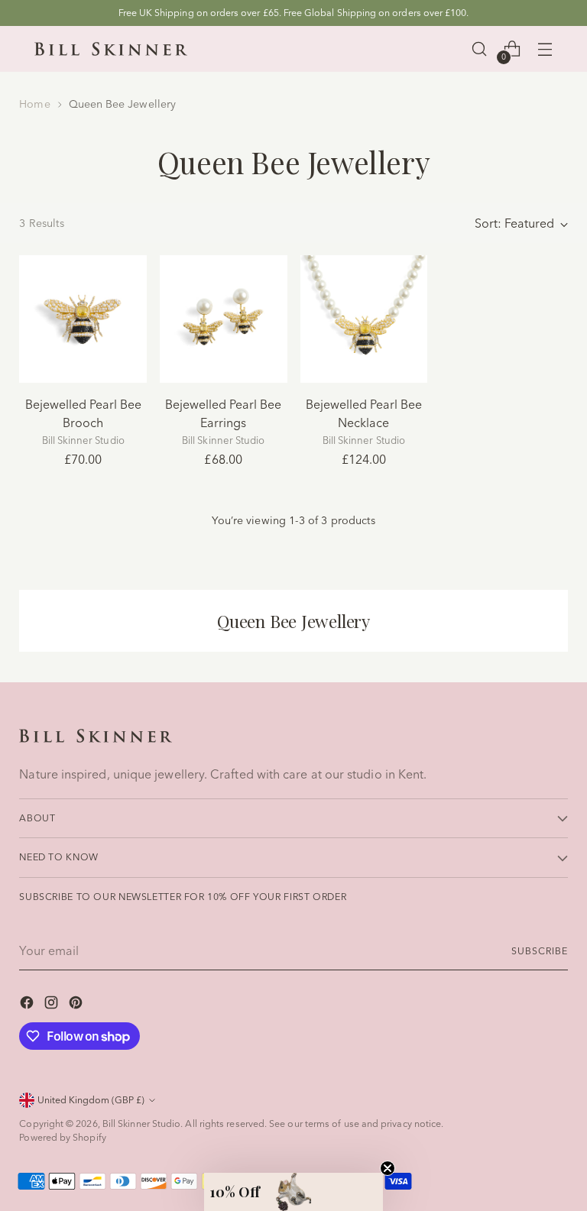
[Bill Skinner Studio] (110, 49)
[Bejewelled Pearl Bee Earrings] (223, 319)
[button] (293, 1192)
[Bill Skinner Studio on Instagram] (53, 1005)
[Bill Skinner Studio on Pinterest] (77, 1005)
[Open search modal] (479, 49)
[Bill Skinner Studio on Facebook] (28, 1005)
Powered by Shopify (62, 1137)
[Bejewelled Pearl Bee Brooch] (83, 319)
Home (34, 104)
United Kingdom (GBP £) (90, 1100)
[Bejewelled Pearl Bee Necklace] (364, 319)
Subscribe (539, 951)
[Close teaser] (387, 1168)
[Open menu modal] (544, 49)
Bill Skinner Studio (141, 1123)
